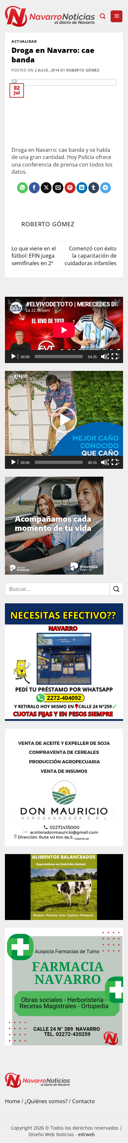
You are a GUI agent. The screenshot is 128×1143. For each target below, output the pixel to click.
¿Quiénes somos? (46, 1101)
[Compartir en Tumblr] (93, 187)
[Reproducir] (14, 356)
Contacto (83, 1101)
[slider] (59, 462)
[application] (64, 330)
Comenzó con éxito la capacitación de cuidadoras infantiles (91, 256)
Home (12, 1101)
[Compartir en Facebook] (34, 187)
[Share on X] (46, 187)
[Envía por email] (58, 187)
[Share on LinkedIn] (81, 187)
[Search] (102, 16)
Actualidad (24, 41)
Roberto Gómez (82, 70)
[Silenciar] (105, 356)
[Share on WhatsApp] (22, 187)
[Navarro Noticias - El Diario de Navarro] (50, 16)
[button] (116, 16)
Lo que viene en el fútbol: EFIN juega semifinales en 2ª (33, 256)
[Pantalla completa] (115, 356)
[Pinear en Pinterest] (70, 187)
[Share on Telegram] (105, 187)
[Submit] (116, 588)
